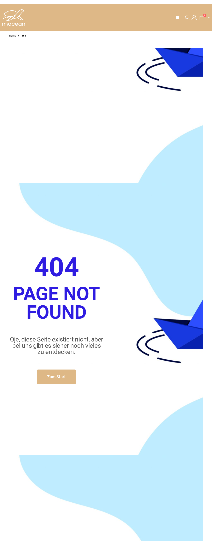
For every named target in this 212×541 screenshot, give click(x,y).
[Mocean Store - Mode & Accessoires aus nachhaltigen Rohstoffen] (13, 17)
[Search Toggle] (187, 17)
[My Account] (194, 17)
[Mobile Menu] (179, 17)
